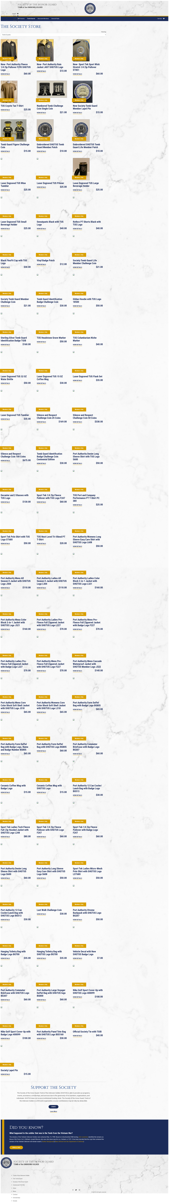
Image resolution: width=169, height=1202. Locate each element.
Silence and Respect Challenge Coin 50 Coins (85, 416)
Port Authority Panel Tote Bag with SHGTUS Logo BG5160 (51, 1033)
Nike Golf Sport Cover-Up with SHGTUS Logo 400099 (88, 991)
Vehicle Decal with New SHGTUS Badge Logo (84, 953)
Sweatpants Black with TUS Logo (50, 223)
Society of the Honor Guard (20, 1182)
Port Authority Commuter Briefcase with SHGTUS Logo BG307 (15, 993)
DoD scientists (83, 1137)
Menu (14, 20)
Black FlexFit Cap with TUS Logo (14, 262)
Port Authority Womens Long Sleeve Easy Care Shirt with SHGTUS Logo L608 (87, 539)
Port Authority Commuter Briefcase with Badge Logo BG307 (86, 747)
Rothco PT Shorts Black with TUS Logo (87, 223)
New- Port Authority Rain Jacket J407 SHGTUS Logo (50, 66)
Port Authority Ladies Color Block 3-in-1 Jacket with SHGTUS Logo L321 (86, 581)
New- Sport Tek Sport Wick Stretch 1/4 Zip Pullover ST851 (86, 67)
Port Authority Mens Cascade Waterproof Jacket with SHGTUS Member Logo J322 (87, 664)
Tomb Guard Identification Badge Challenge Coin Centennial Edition (49, 456)
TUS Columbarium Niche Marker (85, 339)
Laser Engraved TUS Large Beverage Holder (86, 184)
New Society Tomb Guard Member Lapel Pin (85, 107)
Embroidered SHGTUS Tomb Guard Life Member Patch (86, 146)
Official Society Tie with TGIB (87, 1031)
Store (14, 16)
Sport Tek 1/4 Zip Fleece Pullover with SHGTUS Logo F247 (50, 830)
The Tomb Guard (17, 1178)
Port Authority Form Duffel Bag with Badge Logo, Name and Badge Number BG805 (14, 747)
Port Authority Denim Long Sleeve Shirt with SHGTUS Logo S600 (14, 871)
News (14, 1191)
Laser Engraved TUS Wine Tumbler (13, 184)
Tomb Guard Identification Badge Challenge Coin (49, 300)
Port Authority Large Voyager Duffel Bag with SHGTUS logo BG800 (51, 993)
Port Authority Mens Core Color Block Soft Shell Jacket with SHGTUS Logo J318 (15, 705)
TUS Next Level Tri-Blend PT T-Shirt (51, 538)
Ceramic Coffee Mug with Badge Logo (13, 787)
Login (14, 18)
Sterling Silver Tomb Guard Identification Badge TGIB (14, 339)
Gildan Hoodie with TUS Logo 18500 (87, 300)
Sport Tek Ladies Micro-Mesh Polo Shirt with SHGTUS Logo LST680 (87, 871)
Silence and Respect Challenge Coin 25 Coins (49, 416)
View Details (5, 74)
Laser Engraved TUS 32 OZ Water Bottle (14, 378)
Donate (14, 14)
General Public (55, 18)
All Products (21, 18)
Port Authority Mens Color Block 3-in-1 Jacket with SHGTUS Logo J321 (13, 622)
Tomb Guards (31, 18)
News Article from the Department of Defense (69, 1141)
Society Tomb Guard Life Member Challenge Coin (85, 262)
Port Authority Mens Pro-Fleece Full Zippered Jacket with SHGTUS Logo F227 (50, 664)
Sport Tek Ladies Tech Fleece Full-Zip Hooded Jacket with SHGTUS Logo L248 (15, 830)
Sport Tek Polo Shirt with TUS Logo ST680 (15, 538)
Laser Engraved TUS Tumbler (15, 415)
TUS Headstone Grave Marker (51, 337)
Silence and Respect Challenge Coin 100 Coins (13, 455)
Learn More (53, 1111)
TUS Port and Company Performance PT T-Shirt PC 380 (86, 498)
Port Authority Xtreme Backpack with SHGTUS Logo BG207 (87, 913)
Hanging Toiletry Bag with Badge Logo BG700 (13, 953)
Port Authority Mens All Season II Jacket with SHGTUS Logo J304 (16, 581)
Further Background (48, 1141)
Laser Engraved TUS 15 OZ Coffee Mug (50, 378)
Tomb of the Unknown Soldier (21, 1175)
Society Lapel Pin (9, 1070)
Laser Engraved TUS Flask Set (87, 376)
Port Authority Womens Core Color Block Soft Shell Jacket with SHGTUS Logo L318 (51, 705)
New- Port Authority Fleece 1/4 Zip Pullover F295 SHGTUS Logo (16, 67)
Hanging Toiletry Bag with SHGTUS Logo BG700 (49, 953)
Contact (15, 1194)
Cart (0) (159, 18)
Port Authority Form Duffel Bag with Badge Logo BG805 (87, 704)
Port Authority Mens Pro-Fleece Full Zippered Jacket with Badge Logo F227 (86, 622)
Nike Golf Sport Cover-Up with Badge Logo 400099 (15, 1033)
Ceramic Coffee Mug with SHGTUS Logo (49, 787)
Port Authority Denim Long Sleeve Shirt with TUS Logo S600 (86, 456)
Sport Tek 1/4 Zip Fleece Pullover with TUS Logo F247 (51, 497)
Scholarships (16, 1197)
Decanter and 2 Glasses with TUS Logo (14, 497)
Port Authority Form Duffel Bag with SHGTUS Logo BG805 (52, 745)
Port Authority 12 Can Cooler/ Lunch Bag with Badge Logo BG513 (87, 788)
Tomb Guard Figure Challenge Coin (15, 146)
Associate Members (43, 18)
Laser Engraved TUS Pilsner (50, 183)
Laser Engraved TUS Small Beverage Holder (13, 223)
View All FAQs (16, 1147)
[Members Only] (52, 89)
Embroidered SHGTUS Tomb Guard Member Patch (50, 146)
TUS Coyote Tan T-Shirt (12, 105)
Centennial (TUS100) (19, 1185)
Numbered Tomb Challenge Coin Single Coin (50, 107)
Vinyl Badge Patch (46, 260)
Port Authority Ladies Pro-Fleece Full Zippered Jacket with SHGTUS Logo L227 (50, 622)
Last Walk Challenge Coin (49, 910)
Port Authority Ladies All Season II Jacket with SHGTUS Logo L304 (52, 581)
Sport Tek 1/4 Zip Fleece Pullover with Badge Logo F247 (85, 830)
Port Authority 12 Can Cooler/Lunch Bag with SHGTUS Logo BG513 (12, 913)
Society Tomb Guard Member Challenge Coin (15, 300)
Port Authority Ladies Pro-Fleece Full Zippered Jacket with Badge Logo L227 (14, 664)
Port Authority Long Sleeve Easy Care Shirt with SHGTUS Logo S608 (51, 871)
